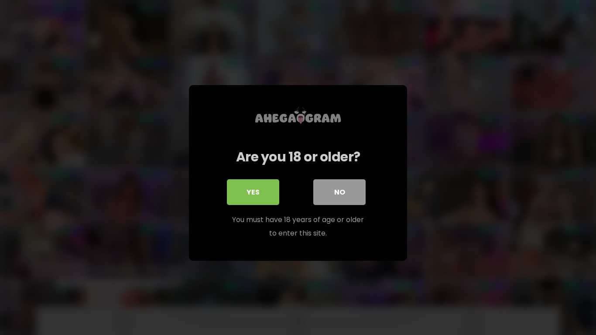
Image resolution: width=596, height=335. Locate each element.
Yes (253, 192)
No (339, 192)
